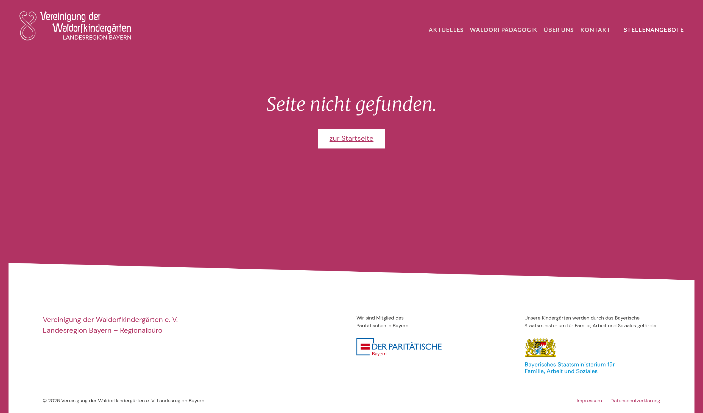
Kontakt (595, 29)
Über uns (559, 29)
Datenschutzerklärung (635, 400)
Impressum (589, 400)
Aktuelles (446, 29)
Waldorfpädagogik (503, 29)
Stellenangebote (654, 29)
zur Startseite (351, 138)
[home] (75, 25)
